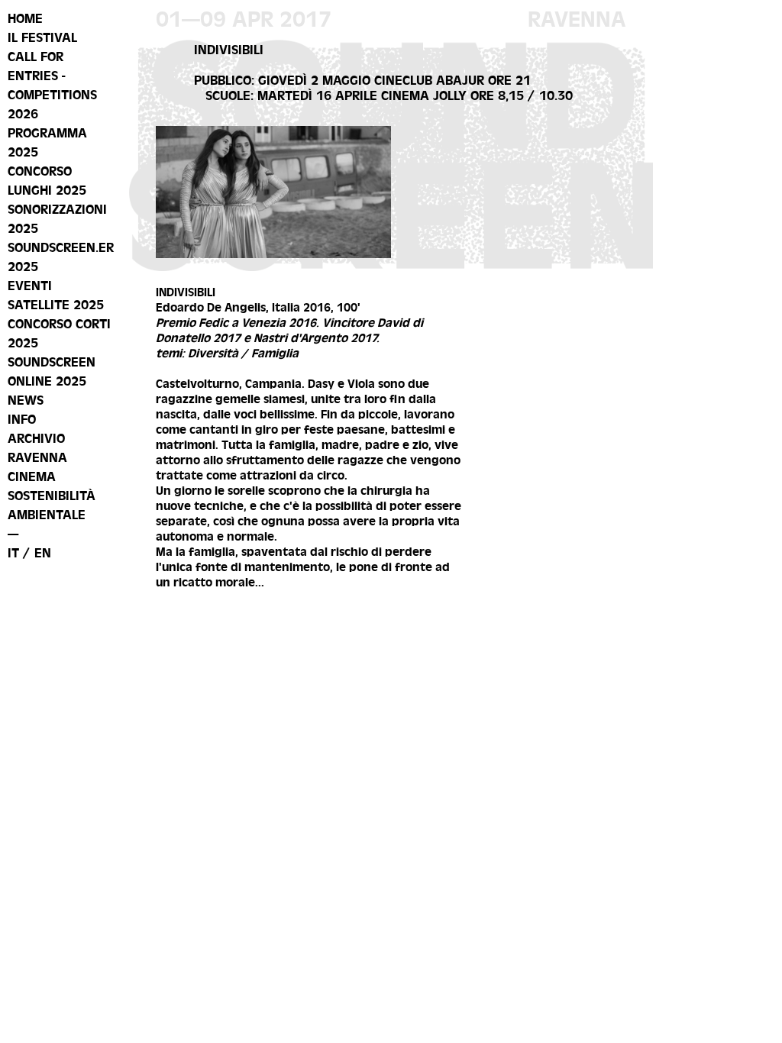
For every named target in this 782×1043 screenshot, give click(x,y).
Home (25, 18)
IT (13, 553)
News (26, 400)
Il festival (42, 37)
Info (22, 419)
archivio (36, 438)
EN (42, 553)
